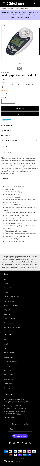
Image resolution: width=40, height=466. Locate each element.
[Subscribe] (30, 429)
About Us (6, 279)
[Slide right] (24, 63)
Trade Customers (9, 323)
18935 (19, 414)
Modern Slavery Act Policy (11, 296)
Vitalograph (5, 72)
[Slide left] (16, 63)
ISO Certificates (8, 357)
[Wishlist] (31, 3)
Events (6, 292)
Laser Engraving (8, 366)
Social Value (7, 314)
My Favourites (8, 370)
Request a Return (9, 379)
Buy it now (20, 114)
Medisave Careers (9, 301)
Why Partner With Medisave (12, 327)
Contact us (7, 283)
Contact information (21, 461)
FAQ (5, 348)
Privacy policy (30, 458)
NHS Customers (8, 374)
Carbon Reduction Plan (10, 288)
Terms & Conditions (9, 318)
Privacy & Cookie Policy (11, 305)
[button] (4, 3)
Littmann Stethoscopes (11, 361)
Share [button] (5, 146)
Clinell (6, 344)
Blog (5, 339)
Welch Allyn (7, 388)
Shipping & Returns (9, 310)
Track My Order (8, 383)
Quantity (3, 97)
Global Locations (9, 353)
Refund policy (22, 458)
